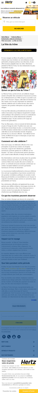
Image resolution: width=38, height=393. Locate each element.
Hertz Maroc (5, 37)
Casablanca (13, 268)
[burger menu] (2, 2)
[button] (36, 300)
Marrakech (22, 268)
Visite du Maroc (16, 37)
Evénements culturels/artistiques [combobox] (17, 50)
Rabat (7, 268)
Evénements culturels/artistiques (11, 39)
